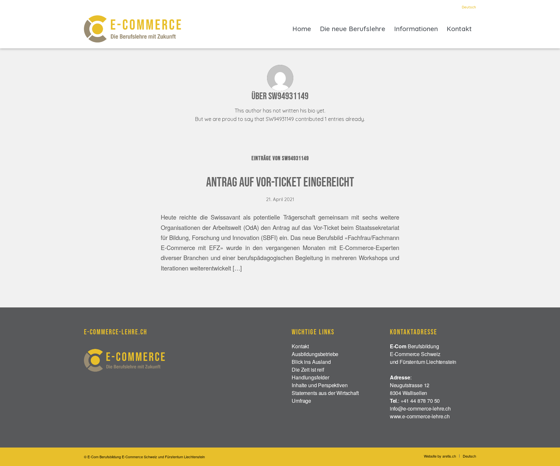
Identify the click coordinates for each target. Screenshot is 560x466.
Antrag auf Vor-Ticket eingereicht (280, 182)
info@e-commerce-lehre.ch (420, 408)
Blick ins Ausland (311, 361)
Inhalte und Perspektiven (319, 385)
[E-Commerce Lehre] (132, 28)
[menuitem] (467, 7)
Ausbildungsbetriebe (315, 354)
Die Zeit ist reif (308, 369)
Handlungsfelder (310, 377)
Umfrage (301, 400)
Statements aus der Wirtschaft (325, 393)
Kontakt (300, 346)
